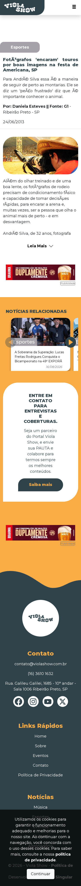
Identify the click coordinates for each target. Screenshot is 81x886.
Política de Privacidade (40, 775)
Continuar (40, 874)
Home (40, 736)
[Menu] (74, 8)
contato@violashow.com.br (40, 664)
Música (41, 807)
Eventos (40, 755)
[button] (70, 342)
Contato (40, 765)
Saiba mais (40, 484)
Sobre (40, 746)
